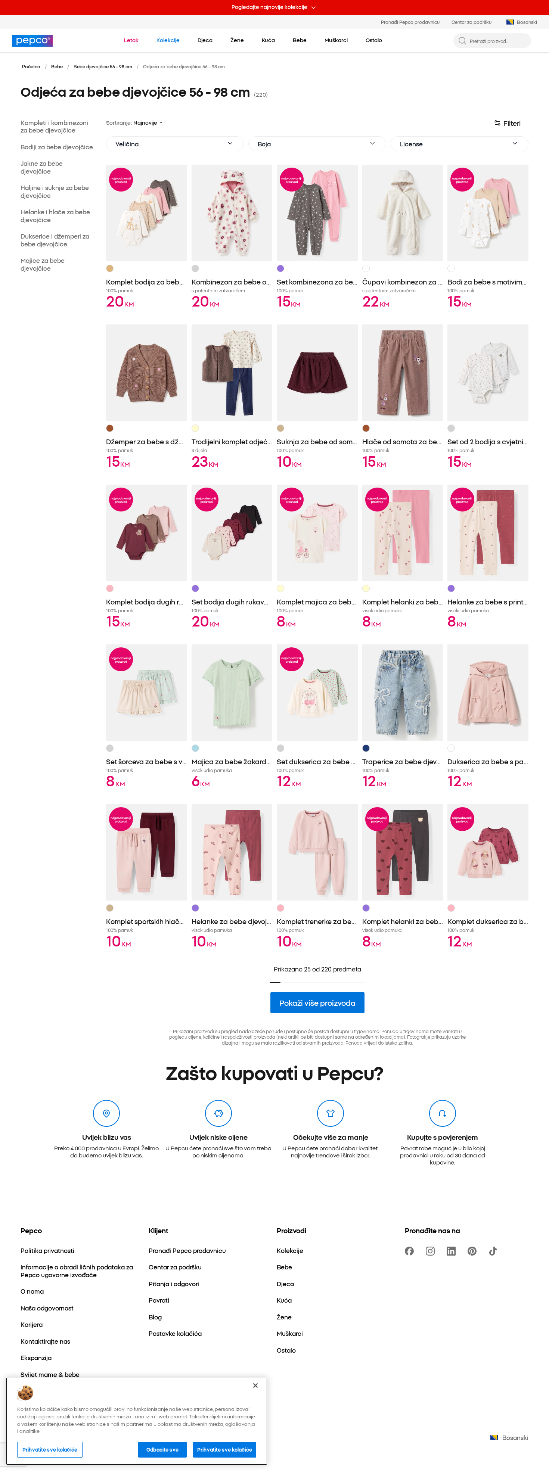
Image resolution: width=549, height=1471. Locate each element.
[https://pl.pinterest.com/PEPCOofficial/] (474, 1251)
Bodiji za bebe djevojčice (57, 146)
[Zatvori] (255, 1385)
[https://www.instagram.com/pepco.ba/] (432, 1251)
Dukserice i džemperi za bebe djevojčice (55, 240)
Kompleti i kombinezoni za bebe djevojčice (54, 126)
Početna (31, 66)
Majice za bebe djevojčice (43, 264)
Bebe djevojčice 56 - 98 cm (103, 66)
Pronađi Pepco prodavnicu (410, 22)
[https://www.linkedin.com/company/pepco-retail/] (453, 1251)
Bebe (57, 66)
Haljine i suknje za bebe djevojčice (55, 191)
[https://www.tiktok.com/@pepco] (494, 1251)
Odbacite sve (162, 1449)
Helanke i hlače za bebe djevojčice (55, 215)
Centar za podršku (471, 22)
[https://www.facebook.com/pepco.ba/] (411, 1251)
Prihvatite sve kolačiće (49, 1449)
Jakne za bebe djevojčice (42, 167)
